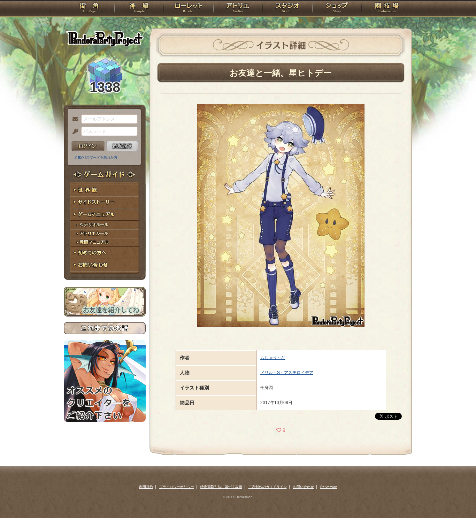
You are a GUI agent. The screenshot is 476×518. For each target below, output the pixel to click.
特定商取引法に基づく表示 (221, 487)
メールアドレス (73, 119)
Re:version (328, 487)
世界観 (105, 190)
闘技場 (387, 8)
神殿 (139, 8)
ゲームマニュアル (105, 214)
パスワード (73, 132)
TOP (89, 8)
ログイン (88, 146)
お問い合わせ (105, 265)
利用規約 (146, 487)
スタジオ (287, 8)
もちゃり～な (272, 357)
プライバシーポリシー (176, 487)
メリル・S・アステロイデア (286, 372)
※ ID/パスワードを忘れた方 (95, 157)
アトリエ (238, 8)
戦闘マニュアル (105, 242)
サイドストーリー (105, 202)
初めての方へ (105, 253)
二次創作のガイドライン (267, 487)
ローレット (188, 8)
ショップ (337, 8)
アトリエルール (105, 233)
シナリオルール (105, 225)
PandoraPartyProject (105, 38)
